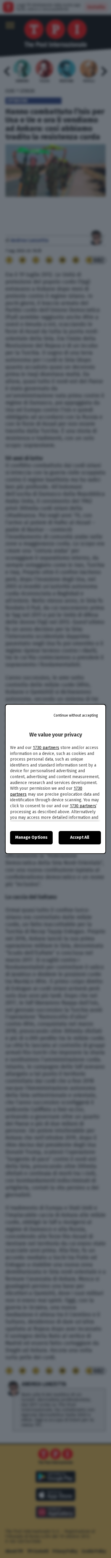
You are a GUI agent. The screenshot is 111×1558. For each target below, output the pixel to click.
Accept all (79, 837)
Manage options (31, 837)
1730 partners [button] (46, 747)
